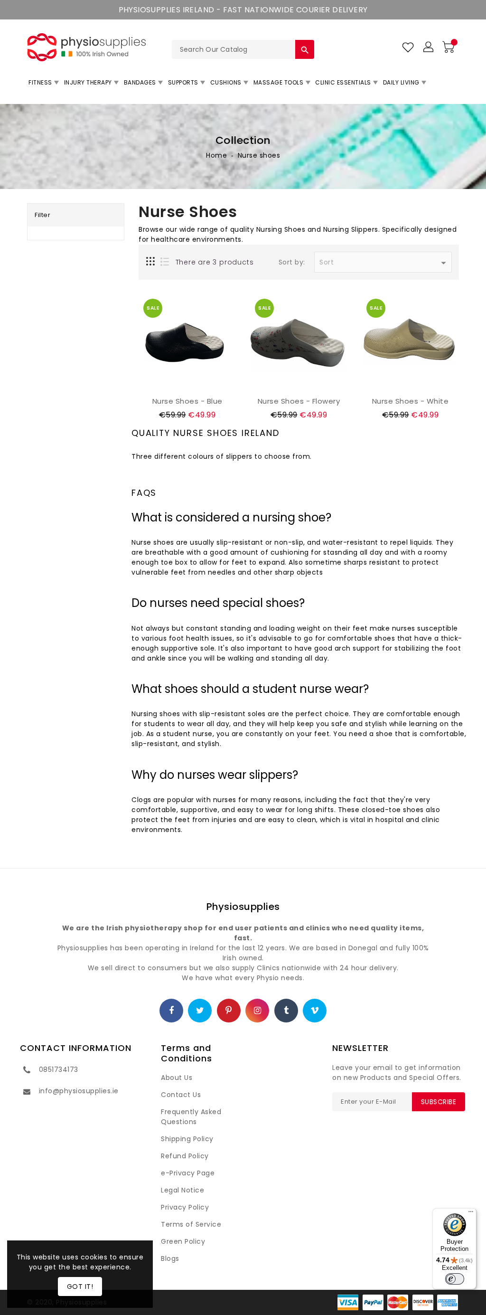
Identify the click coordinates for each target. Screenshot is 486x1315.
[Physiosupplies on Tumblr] (286, 1011)
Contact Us (181, 1094)
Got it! (80, 1286)
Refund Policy (185, 1156)
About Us (176, 1077)
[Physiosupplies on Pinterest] (228, 1011)
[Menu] (471, 1214)
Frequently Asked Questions (191, 1116)
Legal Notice (182, 1190)
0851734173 (58, 1069)
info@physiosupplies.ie (79, 1091)
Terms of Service (191, 1224)
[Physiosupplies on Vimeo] (314, 1011)
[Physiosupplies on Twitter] (200, 1011)
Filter (42, 214)
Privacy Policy (185, 1207)
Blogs (170, 1258)
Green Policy (183, 1241)
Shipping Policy (187, 1139)
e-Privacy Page (188, 1173)
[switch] (454, 1279)
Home (216, 155)
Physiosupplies (243, 906)
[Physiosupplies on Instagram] (258, 1011)
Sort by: (292, 262)
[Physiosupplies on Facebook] (171, 1011)
